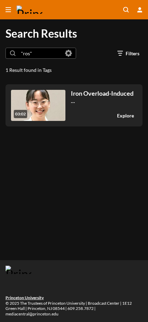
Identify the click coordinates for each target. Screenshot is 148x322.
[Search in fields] (68, 53)
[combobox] (40, 53)
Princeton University (25, 297)
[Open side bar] (8, 9)
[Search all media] (125, 9)
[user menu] (139, 9)
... (102, 97)
